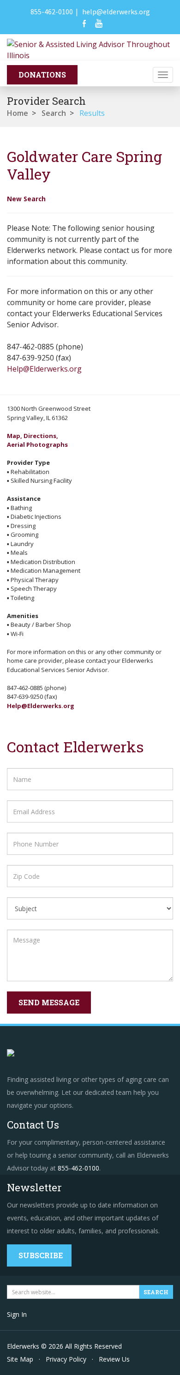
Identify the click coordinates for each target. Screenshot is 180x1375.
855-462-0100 (51, 11)
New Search (26, 198)
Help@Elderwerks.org (44, 369)
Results (92, 113)
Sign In (17, 1314)
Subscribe (40, 1255)
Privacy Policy (66, 1359)
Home (17, 113)
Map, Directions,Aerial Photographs (37, 440)
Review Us (114, 1359)
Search (54, 113)
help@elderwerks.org (116, 11)
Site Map (20, 1359)
